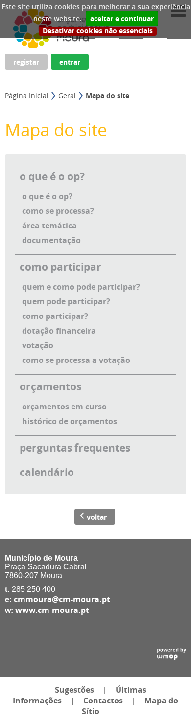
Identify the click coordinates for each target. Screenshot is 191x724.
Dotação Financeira (59, 330)
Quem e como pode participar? (81, 286)
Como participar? (55, 316)
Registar (26, 62)
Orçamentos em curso (64, 406)
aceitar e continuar (122, 18)
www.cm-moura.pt (52, 610)
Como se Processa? (58, 210)
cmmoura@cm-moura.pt (62, 599)
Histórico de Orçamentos (69, 421)
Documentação (51, 240)
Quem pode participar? (66, 301)
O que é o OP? (52, 176)
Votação (37, 345)
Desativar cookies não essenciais (98, 31)
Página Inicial (26, 95)
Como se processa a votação (76, 360)
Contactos (103, 700)
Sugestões (74, 689)
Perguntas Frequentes (75, 448)
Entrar (69, 62)
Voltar (97, 516)
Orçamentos (50, 387)
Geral (67, 95)
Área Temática (49, 225)
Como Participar (60, 267)
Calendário (47, 472)
